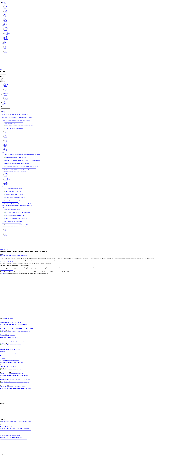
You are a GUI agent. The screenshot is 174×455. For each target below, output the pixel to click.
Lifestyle (3, 102)
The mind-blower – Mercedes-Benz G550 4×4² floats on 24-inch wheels (13, 341)
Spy (2, 96)
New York (5, 89)
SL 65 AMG (6, 38)
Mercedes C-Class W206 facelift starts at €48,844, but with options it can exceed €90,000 (15, 114)
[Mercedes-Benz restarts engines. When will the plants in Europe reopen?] (11, 322)
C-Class (5, 4)
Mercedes (3, 2)
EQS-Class (5, 23)
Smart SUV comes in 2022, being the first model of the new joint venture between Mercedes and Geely (17, 205)
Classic (3, 97)
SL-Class (5, 17)
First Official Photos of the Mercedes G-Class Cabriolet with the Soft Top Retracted (14, 171)
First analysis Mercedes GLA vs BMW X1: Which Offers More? (11, 129)
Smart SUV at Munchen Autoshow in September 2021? (10, 202)
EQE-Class (5, 24)
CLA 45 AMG (6, 28)
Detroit (5, 87)
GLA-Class (5, 9)
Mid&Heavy (4, 43)
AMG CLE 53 (6, 27)
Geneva (5, 88)
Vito (4, 227)
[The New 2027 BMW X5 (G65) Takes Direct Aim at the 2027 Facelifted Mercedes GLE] (13, 439)
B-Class (5, 131)
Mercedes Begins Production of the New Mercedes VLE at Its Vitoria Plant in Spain (14, 226)
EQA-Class (5, 20)
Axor (4, 49)
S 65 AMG (5, 36)
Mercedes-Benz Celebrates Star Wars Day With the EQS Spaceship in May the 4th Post (16, 328)
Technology (5, 86)
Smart (3, 40)
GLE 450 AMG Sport (7, 33)
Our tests (5, 95)
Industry (5, 85)
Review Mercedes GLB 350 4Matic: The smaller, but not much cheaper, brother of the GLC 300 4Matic (17, 117)
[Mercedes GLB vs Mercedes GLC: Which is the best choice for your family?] (11, 373)
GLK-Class (5, 140)
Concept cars (6, 84)
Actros (5, 46)
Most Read (3, 358)
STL (4, 50)
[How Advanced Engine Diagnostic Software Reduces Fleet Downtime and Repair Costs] (17, 212)
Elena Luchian (2, 321)
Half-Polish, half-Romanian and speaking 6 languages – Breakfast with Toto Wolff (15, 388)
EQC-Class (5, 149)
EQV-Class (5, 22)
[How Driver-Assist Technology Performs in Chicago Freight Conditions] (14, 215)
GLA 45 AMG (6, 32)
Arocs (5, 48)
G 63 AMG (5, 30)
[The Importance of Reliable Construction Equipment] (12, 209)
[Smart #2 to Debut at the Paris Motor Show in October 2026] (13, 188)
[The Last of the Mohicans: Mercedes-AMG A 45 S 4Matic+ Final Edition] (15, 157)
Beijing (5, 90)
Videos (3, 104)
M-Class (5, 14)
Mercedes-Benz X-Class (5, 318)
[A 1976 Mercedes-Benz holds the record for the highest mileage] (9, 360)
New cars (5, 83)
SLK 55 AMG (6, 39)
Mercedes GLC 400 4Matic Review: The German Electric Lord (11, 123)
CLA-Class (5, 5)
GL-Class (5, 136)
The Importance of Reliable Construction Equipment (9, 210)
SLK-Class (5, 145)
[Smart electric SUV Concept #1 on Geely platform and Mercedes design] (14, 197)
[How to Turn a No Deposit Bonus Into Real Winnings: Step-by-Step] (10, 344)
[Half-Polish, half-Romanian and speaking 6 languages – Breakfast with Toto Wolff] (12, 386)
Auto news (1, 249)
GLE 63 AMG (6, 34)
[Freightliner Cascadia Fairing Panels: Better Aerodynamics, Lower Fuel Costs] (15, 218)
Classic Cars (6, 98)
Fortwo (5, 41)
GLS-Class (5, 13)
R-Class (5, 15)
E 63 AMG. (5, 29)
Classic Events (6, 99)
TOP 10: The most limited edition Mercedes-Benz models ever (11, 366)
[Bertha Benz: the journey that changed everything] (7, 335)
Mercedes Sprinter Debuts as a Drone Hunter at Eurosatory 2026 (11, 223)
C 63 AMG (5, 172)
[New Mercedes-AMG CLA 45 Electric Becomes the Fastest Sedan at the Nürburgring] (16, 163)
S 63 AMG (5, 181)
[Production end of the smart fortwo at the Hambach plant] (12, 191)
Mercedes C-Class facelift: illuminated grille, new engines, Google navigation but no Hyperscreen (16, 120)
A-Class (5, 3)
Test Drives (3, 94)
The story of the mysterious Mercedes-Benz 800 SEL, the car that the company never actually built (18, 383)
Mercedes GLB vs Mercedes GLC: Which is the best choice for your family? (14, 375)
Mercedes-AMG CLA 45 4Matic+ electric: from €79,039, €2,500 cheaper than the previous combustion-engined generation (19, 155)
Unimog (5, 51)
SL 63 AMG (6, 37)
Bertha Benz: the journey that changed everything (9, 337)
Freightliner (5, 52)
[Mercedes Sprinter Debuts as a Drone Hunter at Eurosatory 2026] (13, 221)
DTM (5, 100)
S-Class (5, 16)
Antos (5, 47)
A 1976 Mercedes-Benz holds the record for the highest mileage (12, 362)
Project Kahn (11, 318)
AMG (3, 25)
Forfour (5, 42)
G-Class (5, 8)
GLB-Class (5, 10)
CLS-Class (5, 6)
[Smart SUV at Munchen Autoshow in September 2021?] (12, 200)
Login (1, 69)
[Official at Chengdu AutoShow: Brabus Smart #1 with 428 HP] (13, 194)
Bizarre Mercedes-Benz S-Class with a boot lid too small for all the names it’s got (15, 379)
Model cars (5, 103)
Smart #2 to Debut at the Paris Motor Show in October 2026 (10, 189)
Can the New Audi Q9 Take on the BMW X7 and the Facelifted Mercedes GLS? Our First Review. (16, 126)
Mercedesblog (2, 330)
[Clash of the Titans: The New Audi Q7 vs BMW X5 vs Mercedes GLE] (10, 435)
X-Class (5, 19)
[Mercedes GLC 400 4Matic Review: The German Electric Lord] (13, 122)
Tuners (4, 249)
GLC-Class (5, 11)
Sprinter (5, 45)
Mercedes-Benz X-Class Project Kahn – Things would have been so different (17, 255)
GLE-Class (5, 12)
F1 (4, 101)
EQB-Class (5, 21)
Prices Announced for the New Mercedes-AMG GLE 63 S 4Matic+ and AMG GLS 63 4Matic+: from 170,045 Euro (19, 168)
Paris (4, 92)
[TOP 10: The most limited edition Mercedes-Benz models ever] (9, 364)
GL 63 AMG (6, 31)
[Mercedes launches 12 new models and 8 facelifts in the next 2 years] (10, 369)
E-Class (5, 7)
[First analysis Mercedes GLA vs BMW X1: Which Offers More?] (13, 128)
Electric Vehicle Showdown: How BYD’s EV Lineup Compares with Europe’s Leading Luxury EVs (18, 333)
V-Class (5, 18)
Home (1, 255)
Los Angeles (6, 93)
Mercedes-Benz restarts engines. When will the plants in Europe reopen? (13, 324)
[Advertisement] (87, 59)
